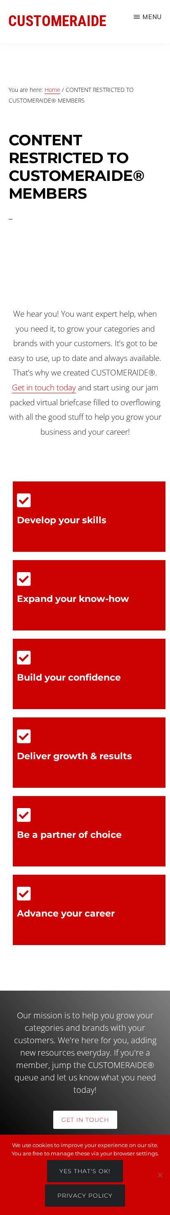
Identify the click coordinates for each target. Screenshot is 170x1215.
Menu (152, 17)
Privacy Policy (85, 1195)
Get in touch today (44, 387)
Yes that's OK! (85, 1171)
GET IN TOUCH (85, 1120)
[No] (160, 1175)
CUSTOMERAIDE (57, 21)
